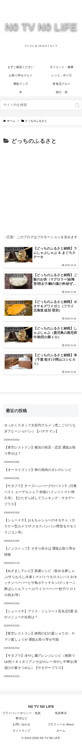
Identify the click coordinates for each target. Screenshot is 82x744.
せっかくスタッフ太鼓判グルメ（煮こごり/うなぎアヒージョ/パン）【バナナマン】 (40, 428)
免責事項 (61, 713)
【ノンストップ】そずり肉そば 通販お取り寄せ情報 (40, 551)
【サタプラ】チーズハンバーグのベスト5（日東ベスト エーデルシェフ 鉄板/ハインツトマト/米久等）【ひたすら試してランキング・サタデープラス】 (40, 495)
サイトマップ (21, 730)
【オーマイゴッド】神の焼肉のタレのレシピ (37, 470)
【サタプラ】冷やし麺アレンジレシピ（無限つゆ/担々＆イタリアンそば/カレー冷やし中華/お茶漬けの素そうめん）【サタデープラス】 (40, 661)
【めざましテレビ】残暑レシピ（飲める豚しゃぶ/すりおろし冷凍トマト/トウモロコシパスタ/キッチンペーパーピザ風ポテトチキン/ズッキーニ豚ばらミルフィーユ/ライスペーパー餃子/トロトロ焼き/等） (40, 583)
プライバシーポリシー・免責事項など (21, 715)
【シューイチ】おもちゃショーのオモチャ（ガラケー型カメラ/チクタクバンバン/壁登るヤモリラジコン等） (40, 526)
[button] (77, 105)
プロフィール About (61, 724)
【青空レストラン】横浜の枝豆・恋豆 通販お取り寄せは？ (40, 450)
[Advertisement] (41, 189)
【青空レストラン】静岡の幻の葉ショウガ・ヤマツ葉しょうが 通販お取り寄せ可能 (39, 636)
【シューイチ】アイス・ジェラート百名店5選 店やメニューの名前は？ (41, 614)
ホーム (60, 730)
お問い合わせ (21, 724)
